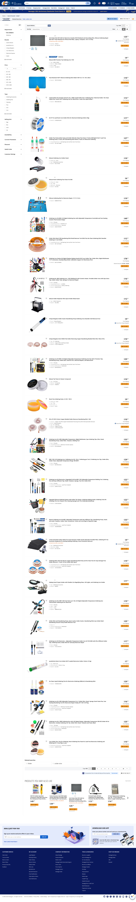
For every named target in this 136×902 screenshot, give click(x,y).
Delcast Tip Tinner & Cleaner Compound (60, 379)
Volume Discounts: (118, 263)
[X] (110, 896)
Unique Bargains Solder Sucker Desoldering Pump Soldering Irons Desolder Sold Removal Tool (74, 318)
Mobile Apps (85, 876)
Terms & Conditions (28, 896)
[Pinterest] (120, 896)
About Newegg (58, 855)
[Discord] (129, 896)
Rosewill (110, 862)
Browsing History (32, 857)
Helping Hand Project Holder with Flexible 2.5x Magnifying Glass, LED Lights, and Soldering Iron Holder (77, 582)
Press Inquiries (58, 867)
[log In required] (46, 36)
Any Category (10, 32)
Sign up (44, 837)
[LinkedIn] (117, 896)
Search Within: (31, 25)
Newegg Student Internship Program (63, 862)
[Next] (127, 25)
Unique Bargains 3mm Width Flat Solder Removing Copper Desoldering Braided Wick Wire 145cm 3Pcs (77, 339)
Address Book (32, 864)
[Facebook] (107, 896)
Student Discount (86, 881)
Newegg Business (112, 855)
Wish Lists (31, 867)
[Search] (87, 3)
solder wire (29, 19)
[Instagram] (113, 896)
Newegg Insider (58, 871)
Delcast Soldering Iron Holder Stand (59, 158)
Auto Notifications (33, 878)
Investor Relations (59, 857)
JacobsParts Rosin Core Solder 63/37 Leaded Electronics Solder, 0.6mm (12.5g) (70, 661)
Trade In (84, 890)
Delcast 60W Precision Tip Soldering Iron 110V (61, 60)
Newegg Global (112, 857)
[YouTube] (123, 896)
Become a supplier (86, 855)
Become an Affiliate (86, 864)
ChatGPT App (85, 878)
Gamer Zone (58, 864)
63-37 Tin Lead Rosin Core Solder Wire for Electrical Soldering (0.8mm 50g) (69, 118)
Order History (32, 859)
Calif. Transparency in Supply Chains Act (56, 896)
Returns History (32, 862)
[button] (16, 3)
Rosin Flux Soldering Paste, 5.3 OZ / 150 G (60, 399)
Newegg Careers (59, 869)
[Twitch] (126, 896)
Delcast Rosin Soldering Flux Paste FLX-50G (60, 179)
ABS (109, 859)
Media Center (58, 859)
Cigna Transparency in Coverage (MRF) (74, 896)
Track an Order (5, 857)
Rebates (84, 874)
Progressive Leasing (86, 888)
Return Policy (5, 862)
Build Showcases (85, 885)
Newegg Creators (86, 867)
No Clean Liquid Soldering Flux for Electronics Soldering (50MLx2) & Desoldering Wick (72, 681)
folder (24, 19)
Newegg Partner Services (87, 862)
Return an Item (5, 859)
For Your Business (86, 859)
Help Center (5, 855)
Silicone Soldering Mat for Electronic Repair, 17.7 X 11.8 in (64, 198)
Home (3, 16)
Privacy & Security (6, 864)
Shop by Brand (85, 871)
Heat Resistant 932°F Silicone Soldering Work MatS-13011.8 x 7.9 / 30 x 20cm (70, 77)
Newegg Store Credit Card (88, 883)
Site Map (84, 869)
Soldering (8, 35)
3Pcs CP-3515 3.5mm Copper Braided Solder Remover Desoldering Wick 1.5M (70, 419)
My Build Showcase (33, 871)
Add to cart (125, 45)
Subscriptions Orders (33, 876)
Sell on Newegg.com (86, 857)
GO (49, 25)
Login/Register (32, 855)
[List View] (124, 29)
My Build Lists (32, 869)
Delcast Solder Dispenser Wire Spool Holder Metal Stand (64, 298)
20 (123, 768)
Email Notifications (33, 874)
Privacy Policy (36, 896)
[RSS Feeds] (133, 19)
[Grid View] (127, 29)
